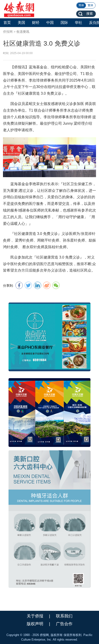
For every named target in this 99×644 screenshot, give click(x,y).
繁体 (90, 5)
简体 (81, 5)
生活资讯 (22, 31)
